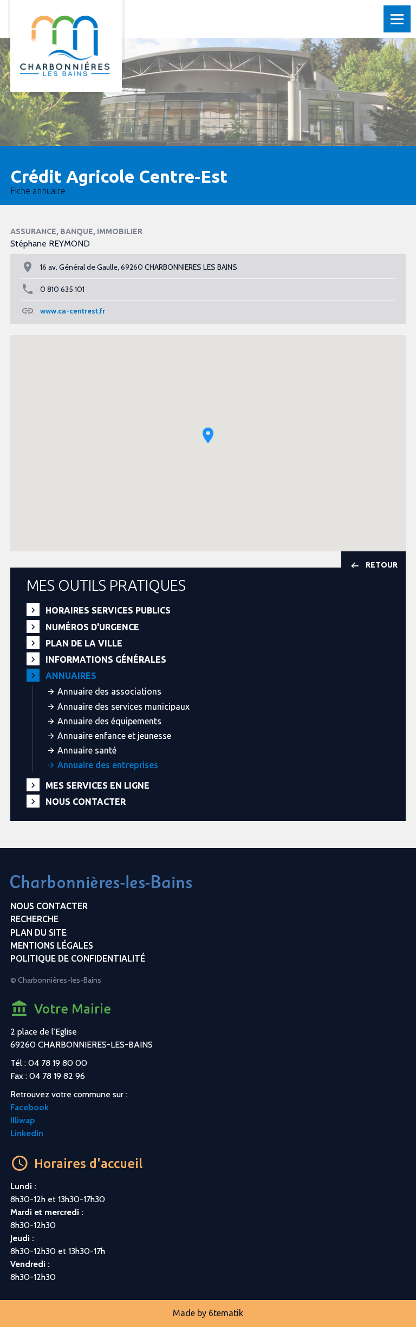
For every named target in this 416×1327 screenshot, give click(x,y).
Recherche (34, 919)
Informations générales (106, 659)
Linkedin (26, 1133)
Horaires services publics (108, 610)
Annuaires (71, 676)
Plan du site (38, 932)
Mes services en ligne (98, 785)
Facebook (29, 1107)
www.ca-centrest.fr (72, 311)
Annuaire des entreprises (107, 765)
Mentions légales (51, 945)
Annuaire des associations (109, 691)
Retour (382, 565)
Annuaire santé (86, 750)
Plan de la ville (84, 643)
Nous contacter (86, 801)
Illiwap (22, 1120)
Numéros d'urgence (92, 627)
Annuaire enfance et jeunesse (114, 736)
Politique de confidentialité (77, 958)
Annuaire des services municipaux (123, 706)
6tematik (226, 1313)
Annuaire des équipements (109, 721)
